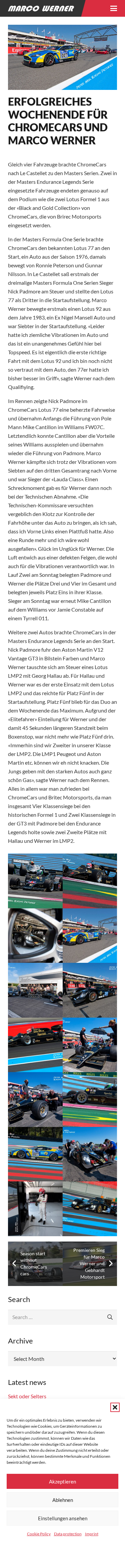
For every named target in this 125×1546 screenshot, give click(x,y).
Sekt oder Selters (27, 1396)
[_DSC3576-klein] (35, 881)
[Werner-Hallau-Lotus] (90, 1208)
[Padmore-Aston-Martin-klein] (35, 1154)
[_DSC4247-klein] (90, 881)
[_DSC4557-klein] (35, 935)
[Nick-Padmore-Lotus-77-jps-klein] (90, 1099)
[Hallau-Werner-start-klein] (90, 990)
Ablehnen (62, 1500)
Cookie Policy (39, 1533)
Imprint (91, 1533)
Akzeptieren (62, 1481)
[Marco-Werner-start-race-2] (35, 1099)
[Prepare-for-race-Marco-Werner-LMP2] (35, 1208)
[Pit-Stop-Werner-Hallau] (90, 1154)
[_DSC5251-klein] (90, 935)
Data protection (68, 1533)
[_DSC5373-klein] (35, 990)
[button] (115, 1407)
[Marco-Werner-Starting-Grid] (90, 1045)
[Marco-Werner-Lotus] (35, 1045)
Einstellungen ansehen (62, 1518)
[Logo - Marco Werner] (41, 8)
